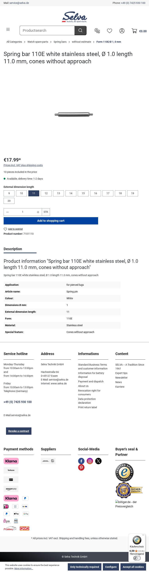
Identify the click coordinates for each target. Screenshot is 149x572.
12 (46, 193)
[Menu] (8, 29)
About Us (83, 386)
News (118, 382)
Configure (111, 566)
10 (21, 193)
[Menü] (143, 536)
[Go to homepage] (74, 16)
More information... (23, 568)
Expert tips (121, 373)
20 (9, 200)
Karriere (119, 386)
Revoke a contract (18, 431)
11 (33, 193)
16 (95, 193)
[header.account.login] (121, 30)
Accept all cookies (133, 566)
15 (83, 193)
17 (107, 193)
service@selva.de (19, 2)
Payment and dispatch (91, 381)
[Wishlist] (108, 30)
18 (120, 193)
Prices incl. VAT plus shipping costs (23, 165)
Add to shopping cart (50, 220)
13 (58, 193)
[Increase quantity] (38, 212)
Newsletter (121, 377)
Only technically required (84, 566)
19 (132, 193)
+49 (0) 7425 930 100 (133, 2)
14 (70, 193)
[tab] (20, 249)
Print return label (87, 407)
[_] (74, 114)
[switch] (137, 558)
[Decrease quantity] (7, 212)
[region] (74, 114)
